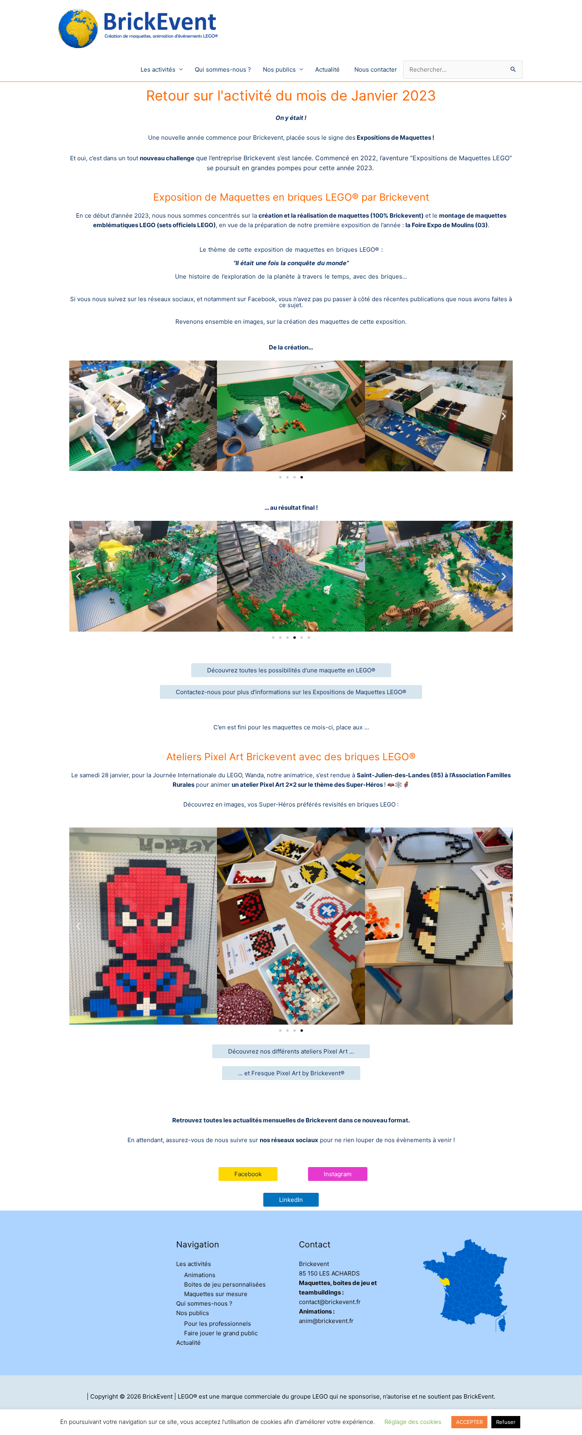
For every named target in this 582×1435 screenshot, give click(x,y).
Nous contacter (375, 69)
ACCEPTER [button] (469, 1422)
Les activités (158, 69)
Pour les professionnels (217, 1323)
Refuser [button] (505, 1422)
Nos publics (279, 69)
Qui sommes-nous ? (223, 69)
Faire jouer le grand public (221, 1333)
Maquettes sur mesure (215, 1294)
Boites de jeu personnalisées (225, 1284)
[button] (78, 416)
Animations (199, 1275)
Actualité (327, 69)
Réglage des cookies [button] (412, 1422)
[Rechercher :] (463, 69)
